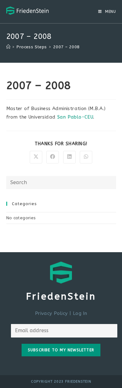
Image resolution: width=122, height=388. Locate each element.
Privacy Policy (51, 313)
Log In (80, 313)
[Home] (8, 47)
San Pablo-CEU (75, 117)
